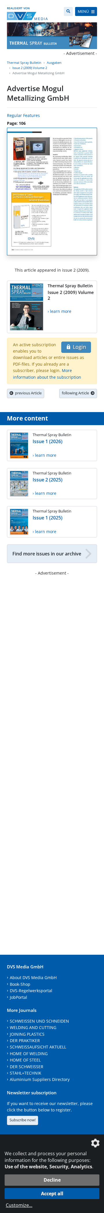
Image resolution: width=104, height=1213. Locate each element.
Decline (52, 1180)
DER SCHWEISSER (26, 1066)
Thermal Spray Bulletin (24, 62)
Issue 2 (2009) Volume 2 (29, 68)
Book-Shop (20, 984)
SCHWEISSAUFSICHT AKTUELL (38, 1047)
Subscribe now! (23, 1119)
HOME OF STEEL (25, 1060)
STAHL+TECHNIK (25, 1073)
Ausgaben (54, 62)
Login (78, 346)
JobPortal (18, 997)
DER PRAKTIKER (25, 1040)
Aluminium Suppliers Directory (40, 1079)
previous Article (27, 393)
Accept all (52, 1193)
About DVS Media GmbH (33, 977)
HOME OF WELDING (29, 1053)
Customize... (19, 1205)
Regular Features (23, 115)
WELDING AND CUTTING (33, 1027)
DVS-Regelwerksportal (31, 990)
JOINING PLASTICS (27, 1034)
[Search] (68, 11)
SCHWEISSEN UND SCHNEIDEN (39, 1021)
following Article (76, 393)
